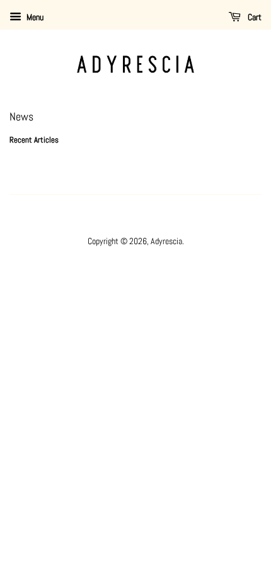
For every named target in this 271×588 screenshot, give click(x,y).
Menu (34, 17)
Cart (254, 17)
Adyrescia (166, 241)
